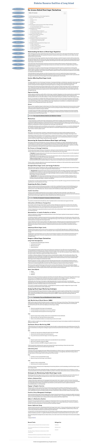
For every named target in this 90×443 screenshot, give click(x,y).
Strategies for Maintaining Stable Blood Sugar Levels (40, 42)
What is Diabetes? (18, 8)
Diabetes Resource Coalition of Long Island (54, 3)
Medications (33, 22)
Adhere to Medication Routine (36, 47)
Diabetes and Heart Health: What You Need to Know (38, 424)
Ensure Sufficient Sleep (35, 48)
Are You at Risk (18, 20)
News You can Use (18, 45)
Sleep (32, 23)
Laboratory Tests (34, 41)
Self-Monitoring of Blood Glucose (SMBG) (38, 39)
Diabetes (34, 417)
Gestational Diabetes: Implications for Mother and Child (39, 434)
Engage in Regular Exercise (35, 45)
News (18, 64)
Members (18, 56)
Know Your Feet (18, 31)
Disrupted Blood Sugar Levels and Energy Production (40, 27)
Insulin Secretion (34, 29)
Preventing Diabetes (18, 27)
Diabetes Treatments (18, 12)
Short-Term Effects (34, 36)
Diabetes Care (58, 427)
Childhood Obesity (18, 34)
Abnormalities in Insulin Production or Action (39, 31)
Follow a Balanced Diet (35, 44)
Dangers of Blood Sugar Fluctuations (36, 34)
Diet (32, 18)
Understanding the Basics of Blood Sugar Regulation (39, 16)
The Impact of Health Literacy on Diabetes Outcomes (39, 437)
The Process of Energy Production (37, 25)
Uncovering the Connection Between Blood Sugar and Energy (41, 24)
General (56, 429)
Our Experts (18, 16)
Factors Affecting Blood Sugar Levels (37, 17)
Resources (18, 42)
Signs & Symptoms (18, 23)
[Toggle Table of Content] (64, 13)
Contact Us (18, 60)
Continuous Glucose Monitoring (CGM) (37, 40)
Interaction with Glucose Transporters (37, 30)
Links (18, 53)
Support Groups (18, 38)
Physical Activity (34, 19)
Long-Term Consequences (35, 35)
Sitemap (18, 67)
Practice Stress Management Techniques (38, 46)
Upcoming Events (18, 49)
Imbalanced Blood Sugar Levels (36, 33)
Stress (32, 21)
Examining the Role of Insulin (35, 28)
